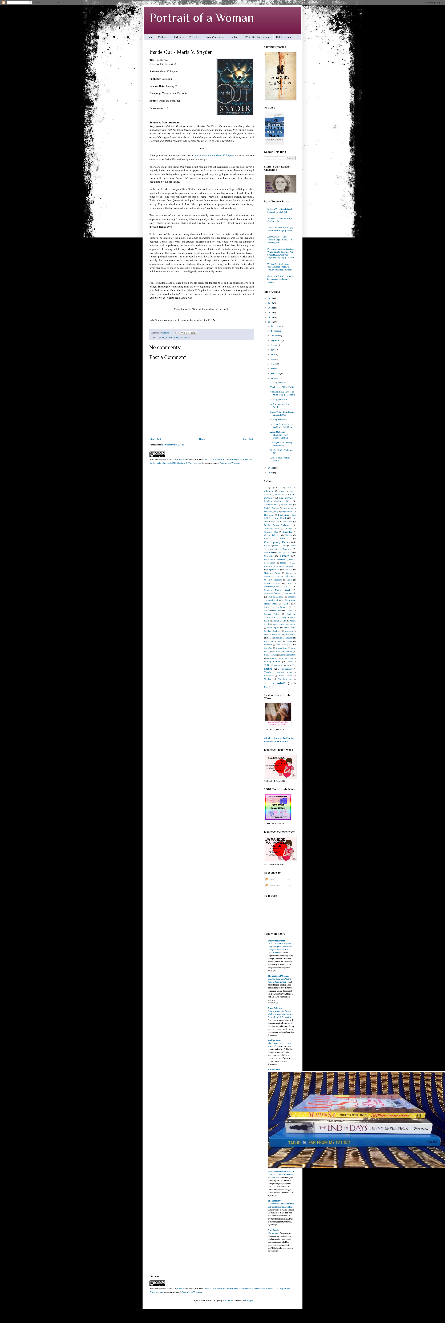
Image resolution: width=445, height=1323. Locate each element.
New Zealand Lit (277, 634)
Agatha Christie (281, 494)
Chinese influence (272, 535)
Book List (275, 521)
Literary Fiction (272, 613)
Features (162, 37)
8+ (279, 487)
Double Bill (272, 549)
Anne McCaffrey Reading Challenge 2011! (279, 220)
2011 (270, 321)
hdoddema (228, 1300)
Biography (268, 511)
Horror (289, 579)
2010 (270, 467)
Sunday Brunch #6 (279, 399)
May (273, 359)
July (273, 349)
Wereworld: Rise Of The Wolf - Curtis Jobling (281, 425)
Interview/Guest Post (276, 586)
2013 (270, 312)
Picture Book (269, 641)
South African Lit (286, 658)
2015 (270, 302)
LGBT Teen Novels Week (276, 607)
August (274, 344)
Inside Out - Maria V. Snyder (280, 405)
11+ (265, 487)
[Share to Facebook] (192, 333)
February (275, 373)
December (276, 325)
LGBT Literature (284, 37)
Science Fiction (172, 337)
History (289, 573)
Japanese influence (272, 593)
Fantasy (284, 555)
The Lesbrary (274, 1200)
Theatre (289, 661)
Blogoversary (269, 515)
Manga (284, 617)
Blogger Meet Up (287, 511)
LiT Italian (277, 610)
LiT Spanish (289, 610)
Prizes (278, 644)
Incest (290, 583)
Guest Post (288, 569)
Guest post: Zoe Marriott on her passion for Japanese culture (280, 278)
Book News (287, 521)
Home (150, 37)
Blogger (249, 1300)
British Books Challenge (277, 524)
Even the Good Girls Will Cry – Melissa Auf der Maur (281, 980)
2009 (270, 472)
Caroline (181, 459)
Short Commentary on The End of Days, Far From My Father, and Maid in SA (281, 1174)
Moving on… (273, 1232)
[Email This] (182, 333)
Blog (276, 511)
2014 (270, 307)
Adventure (268, 491)
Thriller (267, 665)
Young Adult (184, 337)
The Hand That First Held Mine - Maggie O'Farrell (282, 393)
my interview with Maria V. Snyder (214, 155)
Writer (267, 678)
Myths (266, 634)
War (290, 672)
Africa (281, 491)
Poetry (289, 641)
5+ (274, 487)
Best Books (288, 508)
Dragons (286, 548)
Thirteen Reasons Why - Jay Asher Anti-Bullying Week (280, 229)
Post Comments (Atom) (173, 444)
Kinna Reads (274, 1069)
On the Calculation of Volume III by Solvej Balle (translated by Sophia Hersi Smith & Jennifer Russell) (280, 948)
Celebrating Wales (271, 528)
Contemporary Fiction (277, 542)
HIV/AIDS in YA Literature (257, 37)
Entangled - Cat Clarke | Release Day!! (281, 444)
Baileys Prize (286, 504)
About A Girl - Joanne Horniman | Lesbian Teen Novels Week (279, 239)
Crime (275, 545)
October (275, 335)
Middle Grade (279, 620)
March (274, 368)
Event (278, 552)
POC (280, 641)
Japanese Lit (290, 593)
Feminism (281, 559)
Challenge (288, 528)
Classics (288, 535)
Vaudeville (280, 672)
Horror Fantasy (272, 583)
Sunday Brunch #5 (279, 419)
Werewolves (268, 675)
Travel (287, 665)
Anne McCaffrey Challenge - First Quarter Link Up (279, 434)
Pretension (268, 644)
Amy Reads (273, 1229)
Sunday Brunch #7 (279, 382)
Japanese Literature (276, 596)
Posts (271, 879)
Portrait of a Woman (201, 17)
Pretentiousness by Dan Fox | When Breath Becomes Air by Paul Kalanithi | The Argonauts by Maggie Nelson (280, 253)
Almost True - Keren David (280, 459)
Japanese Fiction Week (277, 589)
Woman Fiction (285, 675)
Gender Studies (278, 566)
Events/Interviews (215, 37)
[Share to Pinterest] (195, 333)
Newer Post (155, 438)
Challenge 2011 (271, 531)
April (273, 363)
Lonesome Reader (276, 940)
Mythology (289, 631)
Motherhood (291, 624)
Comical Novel (274, 538)
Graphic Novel (273, 569)
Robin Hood (275, 651)
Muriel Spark (273, 627)
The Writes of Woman (278, 975)
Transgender (277, 665)
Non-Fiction (290, 634)
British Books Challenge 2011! (281, 451)
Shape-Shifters (272, 658)
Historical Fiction (272, 572)
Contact (234, 37)
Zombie (267, 687)
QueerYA (268, 647)
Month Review (278, 624)
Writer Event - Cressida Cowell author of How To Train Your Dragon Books (279, 266)
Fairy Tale (288, 552)
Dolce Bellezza (275, 1007)
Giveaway (291, 566)
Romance (287, 651)
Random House (282, 648)
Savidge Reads (274, 1040)
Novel (269, 637)
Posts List (194, 37)
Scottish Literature (288, 654)
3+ (271, 487)
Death (284, 545)
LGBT (287, 603)
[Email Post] (176, 332)
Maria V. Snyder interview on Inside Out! (282, 413)
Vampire (267, 672)
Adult (288, 487)
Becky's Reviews (271, 508)
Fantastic (268, 555)
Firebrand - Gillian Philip (282, 386)
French (283, 562)
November (276, 330)
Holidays (278, 579)
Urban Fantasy (285, 668)
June (273, 354)
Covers (267, 545)
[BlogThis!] (185, 333)
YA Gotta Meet (285, 679)
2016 (270, 298)
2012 (270, 317)
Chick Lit (287, 531)
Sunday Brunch (272, 661)
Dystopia (161, 337)
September (276, 340)
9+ (283, 487)
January (275, 378)
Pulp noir (288, 644)
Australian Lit (270, 504)
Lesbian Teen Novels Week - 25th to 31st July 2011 (280, 210)
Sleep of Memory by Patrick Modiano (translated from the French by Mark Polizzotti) (280, 1013)
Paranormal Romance (283, 637)
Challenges (178, 37)
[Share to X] (188, 333)
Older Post (248, 438)
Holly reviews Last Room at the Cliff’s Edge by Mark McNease (281, 1205)
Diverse (293, 545)
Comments (274, 885)
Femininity (268, 559)
